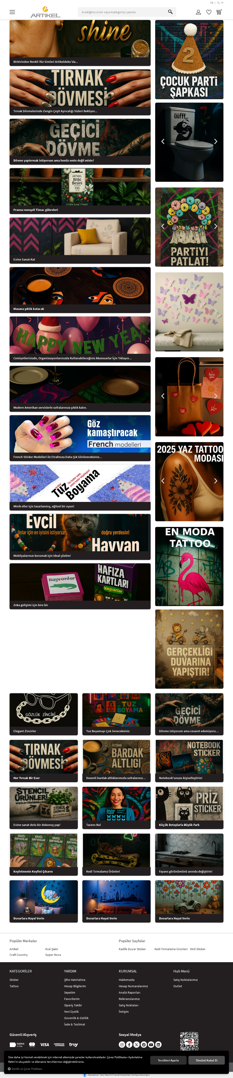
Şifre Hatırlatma (74, 980)
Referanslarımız (129, 999)
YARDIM (70, 971)
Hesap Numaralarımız (133, 986)
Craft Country (19, 955)
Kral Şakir (51, 949)
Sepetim (69, 992)
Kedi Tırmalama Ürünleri (170, 949)
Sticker (14, 980)
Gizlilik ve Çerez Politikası (27, 1068)
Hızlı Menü (181, 971)
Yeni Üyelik (71, 1012)
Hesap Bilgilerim (75, 986)
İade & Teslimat (74, 1024)
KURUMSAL (128, 971)
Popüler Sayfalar (132, 941)
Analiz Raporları (129, 992)
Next (215, 141)
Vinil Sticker (197, 949)
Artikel (14, 949)
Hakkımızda (126, 980)
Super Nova (53, 955)
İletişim (124, 1012)
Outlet (177, 986)
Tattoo (14, 986)
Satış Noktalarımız (185, 980)
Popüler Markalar (23, 941)
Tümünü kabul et (207, 1060)
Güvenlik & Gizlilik (76, 1018)
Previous (163, 141)
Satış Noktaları (128, 1005)
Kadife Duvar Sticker (132, 949)
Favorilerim (72, 999)
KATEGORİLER (21, 971)
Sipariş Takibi (73, 1005)
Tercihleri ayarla (168, 1060)
